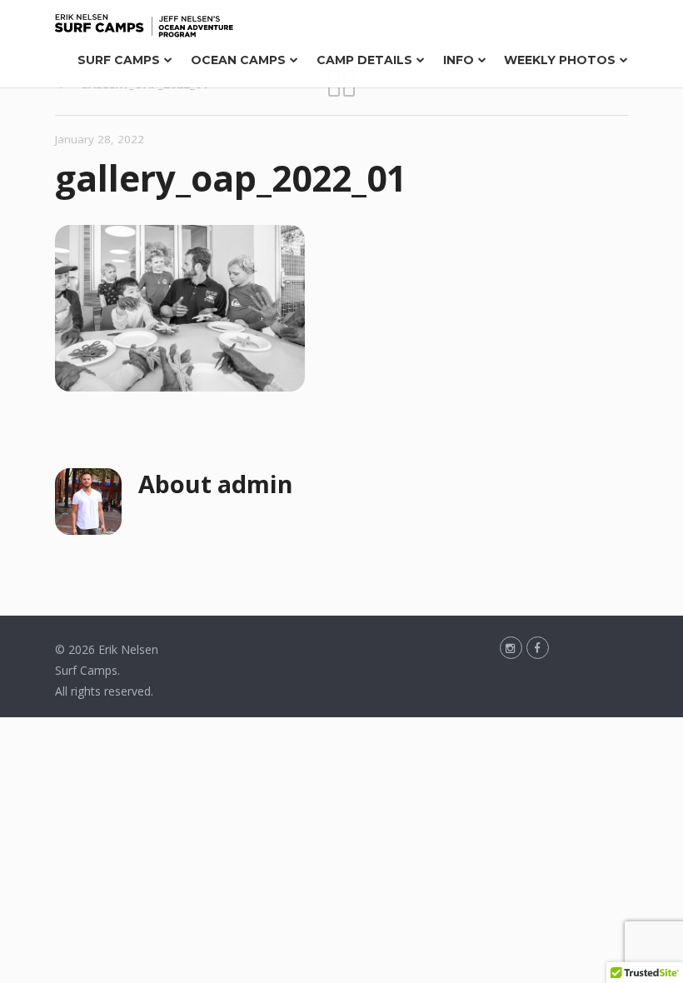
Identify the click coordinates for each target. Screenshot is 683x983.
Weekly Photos (560, 59)
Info (458, 59)
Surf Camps (118, 59)
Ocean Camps (238, 59)
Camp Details (364, 59)
